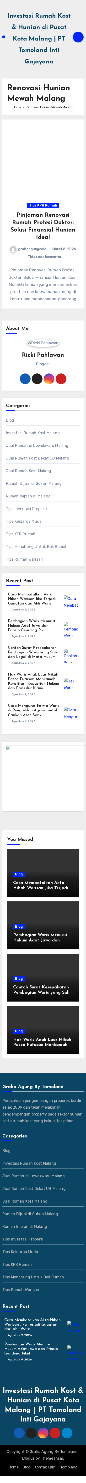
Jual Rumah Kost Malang (28, 471)
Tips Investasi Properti (26, 508)
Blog (10, 420)
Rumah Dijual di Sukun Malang (34, 483)
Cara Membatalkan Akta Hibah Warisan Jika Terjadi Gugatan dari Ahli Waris (32, 599)
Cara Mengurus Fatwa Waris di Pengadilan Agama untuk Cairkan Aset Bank (33, 710)
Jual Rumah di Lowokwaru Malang (37, 445)
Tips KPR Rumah (43, 205)
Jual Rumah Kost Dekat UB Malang (37, 458)
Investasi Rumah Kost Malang (33, 433)
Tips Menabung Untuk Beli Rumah (37, 546)
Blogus (28, 1458)
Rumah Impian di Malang (28, 496)
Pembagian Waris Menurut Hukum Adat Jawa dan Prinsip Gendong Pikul (31, 625)
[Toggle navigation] (3, 37)
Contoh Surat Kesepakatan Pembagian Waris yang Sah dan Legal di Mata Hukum (32, 652)
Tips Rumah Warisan (24, 559)
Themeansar (52, 1458)
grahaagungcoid (32, 249)
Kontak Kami (45, 1467)
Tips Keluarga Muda (24, 521)
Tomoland (69, 1467)
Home (13, 1467)
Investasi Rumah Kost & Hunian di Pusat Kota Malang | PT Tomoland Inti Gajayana (39, 39)
